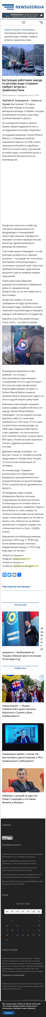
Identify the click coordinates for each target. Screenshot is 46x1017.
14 (28, 926)
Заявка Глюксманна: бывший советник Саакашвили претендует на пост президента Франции (22, 855)
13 (23, 926)
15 (34, 926)
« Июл (4, 943)
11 (12, 926)
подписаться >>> (22, 558)
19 (18, 930)
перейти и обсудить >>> (26, 566)
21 (28, 930)
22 (34, 930)
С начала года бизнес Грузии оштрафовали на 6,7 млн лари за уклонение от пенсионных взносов (22, 875)
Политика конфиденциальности (32, 1000)
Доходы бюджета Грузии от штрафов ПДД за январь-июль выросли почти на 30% (23, 882)
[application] (23, 345)
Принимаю (9, 1013)
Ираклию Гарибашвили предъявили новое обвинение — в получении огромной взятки (19, 862)
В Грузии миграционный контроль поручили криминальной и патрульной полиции (19, 869)
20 (23, 930)
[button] (23, 345)
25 (12, 935)
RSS (3, 888)
